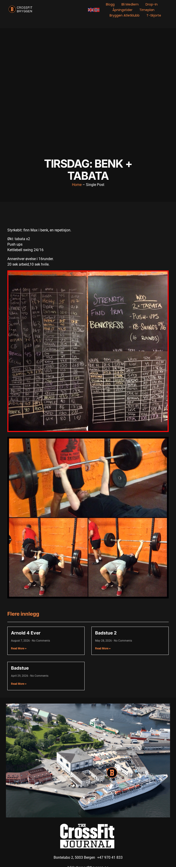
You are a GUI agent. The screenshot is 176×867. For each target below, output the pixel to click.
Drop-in (152, 4)
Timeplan (146, 10)
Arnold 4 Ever (26, 633)
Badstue (20, 668)
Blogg (110, 4)
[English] (91, 10)
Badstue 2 (106, 633)
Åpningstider (122, 10)
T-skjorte (153, 15)
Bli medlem (130, 4)
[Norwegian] (97, 10)
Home (77, 184)
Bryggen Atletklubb (125, 15)
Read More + (19, 648)
